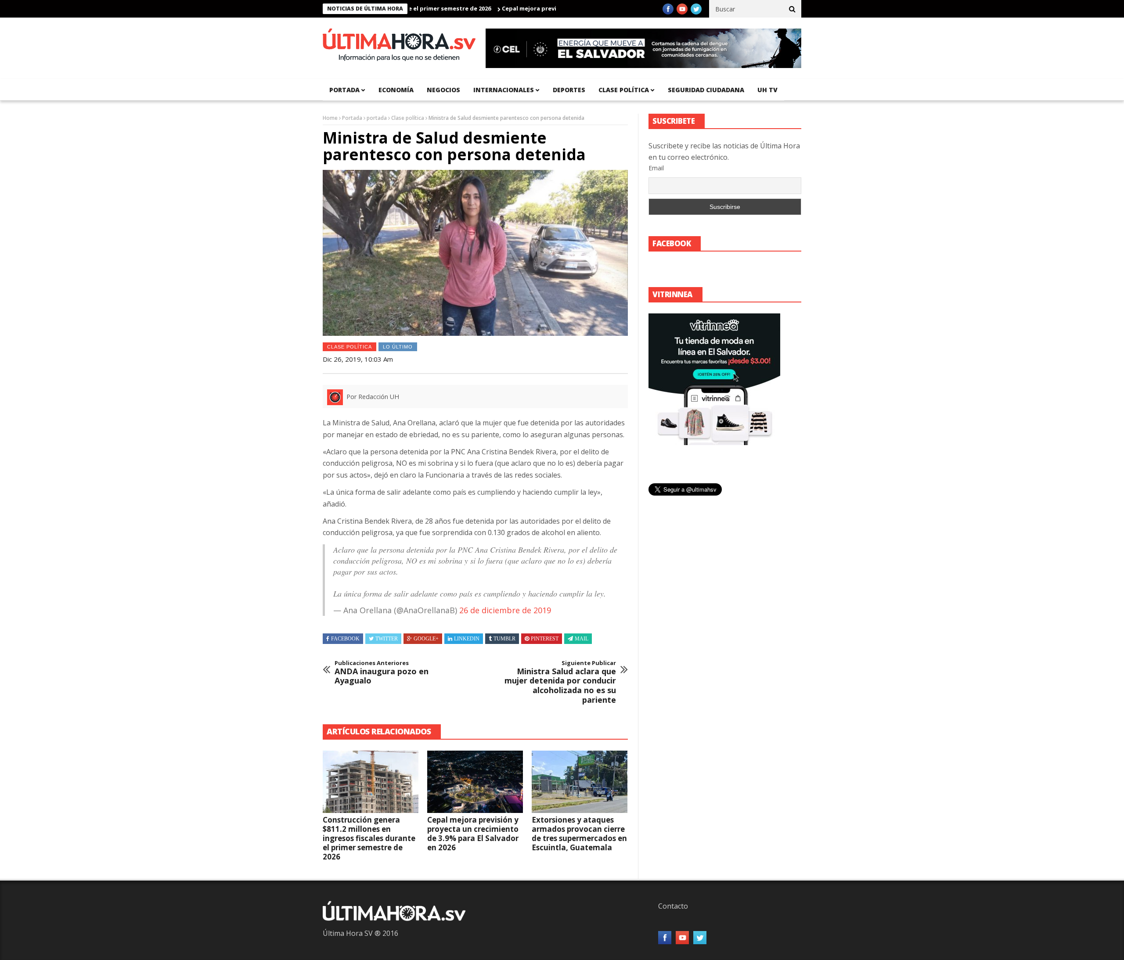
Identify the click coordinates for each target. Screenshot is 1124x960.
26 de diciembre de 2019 (505, 610)
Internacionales (503, 90)
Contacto (673, 906)
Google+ (426, 639)
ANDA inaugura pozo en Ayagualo (382, 673)
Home (330, 118)
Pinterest (544, 639)
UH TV (767, 90)
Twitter (386, 639)
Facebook (345, 639)
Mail (581, 639)
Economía (396, 90)
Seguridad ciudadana (706, 90)
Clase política (623, 90)
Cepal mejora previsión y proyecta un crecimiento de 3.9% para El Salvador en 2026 (473, 833)
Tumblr (504, 639)
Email (656, 168)
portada (344, 90)
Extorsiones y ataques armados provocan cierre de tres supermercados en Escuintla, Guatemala (579, 833)
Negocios (443, 90)
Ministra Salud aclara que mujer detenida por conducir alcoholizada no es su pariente (560, 682)
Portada (352, 118)
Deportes (569, 90)
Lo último (398, 346)
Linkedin (466, 639)
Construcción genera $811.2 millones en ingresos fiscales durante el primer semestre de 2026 (369, 838)
